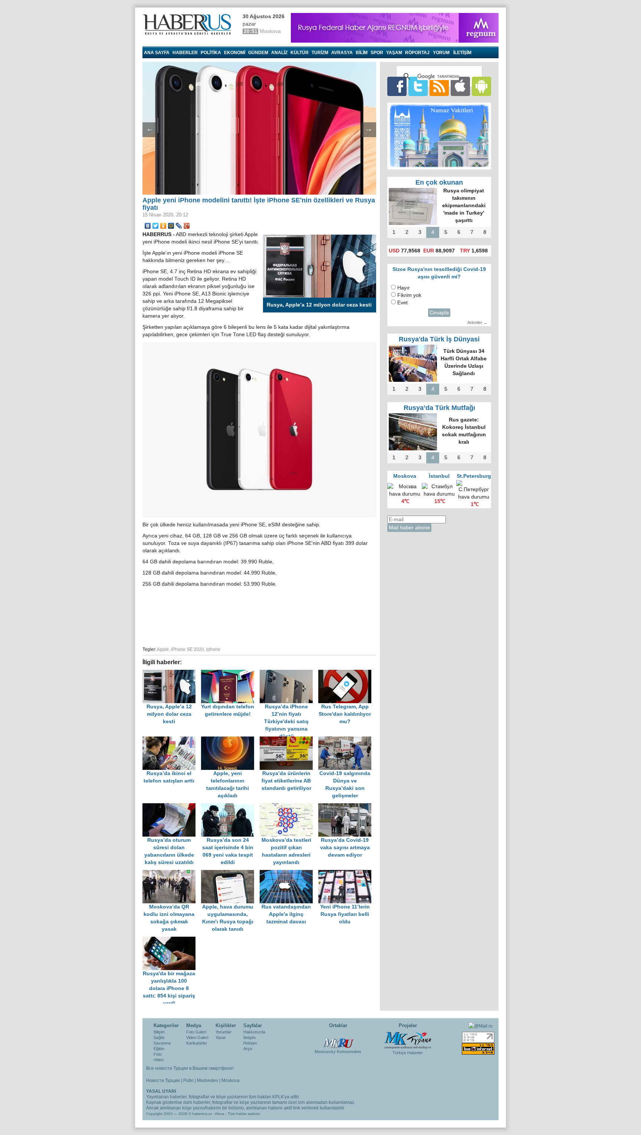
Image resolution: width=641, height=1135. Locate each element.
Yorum (441, 52)
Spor (377, 52)
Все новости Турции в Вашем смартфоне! (190, 1068)
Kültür (299, 52)
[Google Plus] (187, 226)
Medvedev (207, 1080)
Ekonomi (234, 52)
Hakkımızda (254, 1032)
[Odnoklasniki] (163, 226)
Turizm (320, 52)
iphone (213, 649)
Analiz (279, 52)
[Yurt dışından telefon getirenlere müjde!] (230, 673)
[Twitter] (156, 226)
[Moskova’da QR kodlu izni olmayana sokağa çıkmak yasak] (171, 873)
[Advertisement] (259, 615)
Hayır (403, 288)
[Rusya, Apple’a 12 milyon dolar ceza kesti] (171, 673)
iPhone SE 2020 (187, 649)
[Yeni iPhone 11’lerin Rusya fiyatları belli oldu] (346, 873)
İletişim (249, 1037)
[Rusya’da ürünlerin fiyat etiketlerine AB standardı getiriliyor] (289, 740)
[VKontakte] (148, 226)
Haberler (185, 52)
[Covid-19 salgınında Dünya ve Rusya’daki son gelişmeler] (346, 740)
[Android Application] (481, 86)
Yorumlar (223, 1032)
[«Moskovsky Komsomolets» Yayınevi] (338, 1039)
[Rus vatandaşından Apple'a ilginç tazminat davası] (289, 873)
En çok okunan (439, 182)
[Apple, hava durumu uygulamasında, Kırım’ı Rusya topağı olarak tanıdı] (230, 873)
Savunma (162, 1043)
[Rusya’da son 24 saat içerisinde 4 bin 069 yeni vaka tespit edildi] (230, 807)
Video (159, 1060)
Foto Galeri (196, 1032)
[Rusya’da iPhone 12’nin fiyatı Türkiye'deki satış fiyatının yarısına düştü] (289, 673)
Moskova (230, 1080)
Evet (402, 302)
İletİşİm (462, 52)
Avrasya (342, 52)
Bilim (362, 52)
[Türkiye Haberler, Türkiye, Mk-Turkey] (407, 1039)
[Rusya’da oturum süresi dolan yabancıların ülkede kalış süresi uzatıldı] (171, 807)
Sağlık (159, 1037)
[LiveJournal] (179, 226)
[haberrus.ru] (188, 24)
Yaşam (394, 52)
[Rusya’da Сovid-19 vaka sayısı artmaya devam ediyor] (346, 807)
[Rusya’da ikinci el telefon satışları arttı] (171, 740)
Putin (188, 1080)
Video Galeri (197, 1037)
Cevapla (439, 312)
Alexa (219, 1114)
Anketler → (477, 322)
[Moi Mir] (171, 226)
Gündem (258, 52)
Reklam (250, 1043)
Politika (211, 52)
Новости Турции (163, 1080)
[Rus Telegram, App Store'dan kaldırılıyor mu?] (346, 673)
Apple (163, 649)
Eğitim (159, 1048)
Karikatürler (196, 1043)
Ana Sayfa (157, 52)
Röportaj (417, 52)
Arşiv (248, 1048)
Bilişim (159, 1032)
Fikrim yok (409, 295)
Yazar (221, 1037)
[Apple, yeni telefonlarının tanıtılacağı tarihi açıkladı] (230, 740)
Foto (158, 1054)
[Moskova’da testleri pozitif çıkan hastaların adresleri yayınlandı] (289, 807)
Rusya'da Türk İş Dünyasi (439, 339)
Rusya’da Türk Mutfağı (439, 407)
